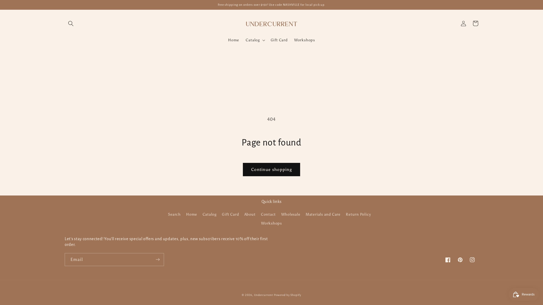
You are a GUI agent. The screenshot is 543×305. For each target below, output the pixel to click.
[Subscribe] (158, 259)
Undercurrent (263, 295)
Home (191, 214)
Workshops (271, 223)
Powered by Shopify (287, 295)
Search (174, 214)
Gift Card (230, 214)
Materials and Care (323, 214)
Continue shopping (271, 169)
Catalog (210, 214)
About (250, 214)
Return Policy (358, 214)
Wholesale (290, 214)
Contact (268, 214)
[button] (71, 23)
